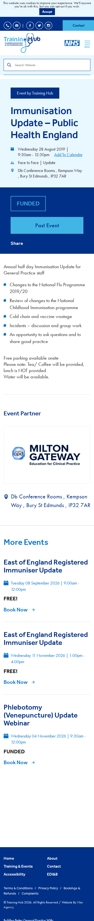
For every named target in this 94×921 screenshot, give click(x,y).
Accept (47, 11)
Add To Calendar (68, 154)
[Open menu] (87, 42)
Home (9, 858)
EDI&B (52, 874)
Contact (78, 25)
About (52, 858)
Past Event (47, 225)
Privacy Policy (48, 888)
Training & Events (18, 866)
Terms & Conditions (19, 888)
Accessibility (14, 874)
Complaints (30, 893)
